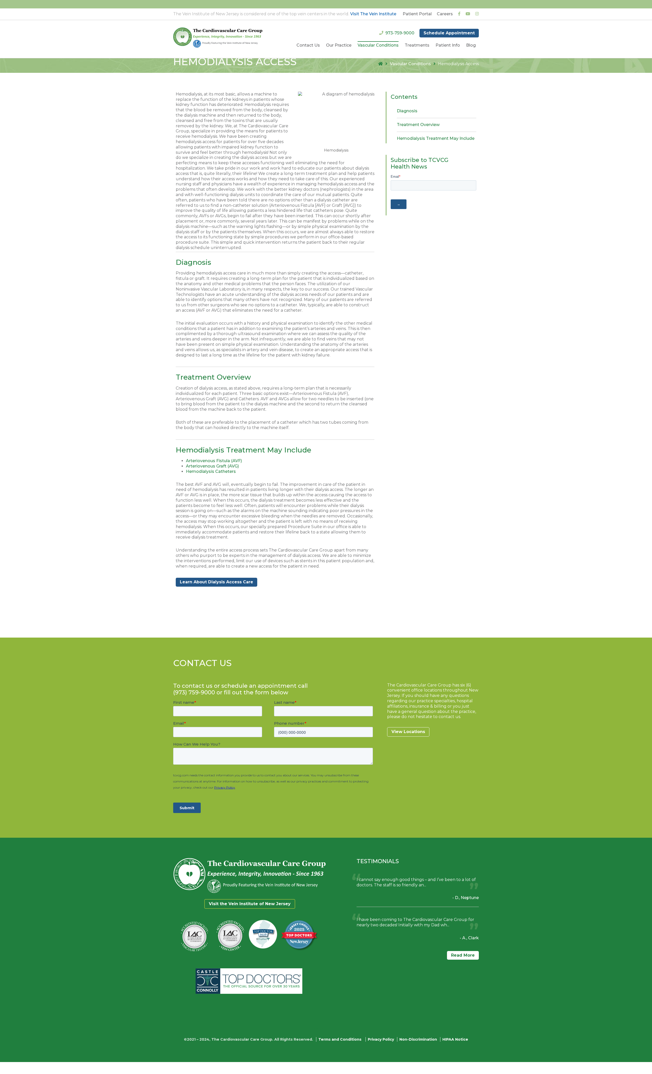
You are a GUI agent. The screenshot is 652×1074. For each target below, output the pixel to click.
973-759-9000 (399, 33)
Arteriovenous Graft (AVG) (212, 466)
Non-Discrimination (418, 1039)
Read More (463, 955)
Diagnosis (407, 110)
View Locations (408, 731)
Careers (445, 13)
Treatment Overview (418, 124)
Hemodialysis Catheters (211, 471)
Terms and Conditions (339, 1039)
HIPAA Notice (455, 1039)
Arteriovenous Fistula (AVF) (214, 460)
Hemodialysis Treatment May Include (435, 138)
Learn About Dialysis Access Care (216, 582)
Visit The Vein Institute (373, 13)
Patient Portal (417, 13)
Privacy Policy (381, 1039)
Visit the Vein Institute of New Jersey (250, 903)
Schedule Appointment (449, 33)
